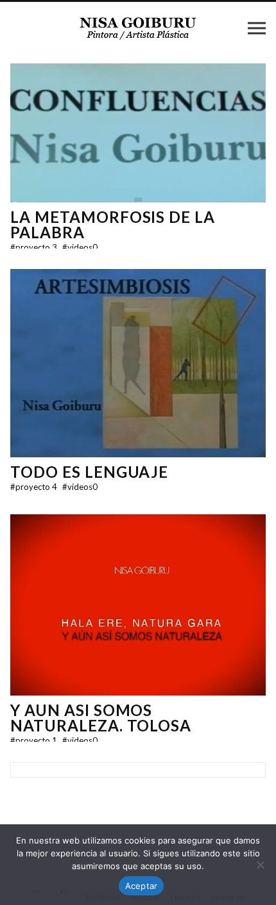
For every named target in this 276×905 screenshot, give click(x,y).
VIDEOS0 (80, 247)
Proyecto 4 (34, 487)
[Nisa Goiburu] (138, 27)
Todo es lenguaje (89, 471)
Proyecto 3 (34, 247)
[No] (260, 864)
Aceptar (141, 886)
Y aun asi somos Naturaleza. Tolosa (100, 718)
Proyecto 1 (34, 740)
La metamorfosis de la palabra (112, 224)
